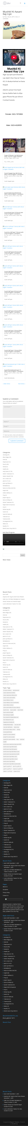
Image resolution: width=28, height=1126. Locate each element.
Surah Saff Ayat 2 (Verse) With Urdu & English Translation (13, 331)
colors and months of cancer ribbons (11, 707)
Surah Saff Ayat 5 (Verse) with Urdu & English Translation (13, 272)
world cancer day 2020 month (10, 746)
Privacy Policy (6, 892)
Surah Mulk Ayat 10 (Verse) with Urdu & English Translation (13, 213)
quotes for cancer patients (9, 739)
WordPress (15, 1124)
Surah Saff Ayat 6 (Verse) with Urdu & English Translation (13, 252)
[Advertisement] (14, 575)
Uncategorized (6, 521)
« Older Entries (6, 383)
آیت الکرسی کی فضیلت (17, 768)
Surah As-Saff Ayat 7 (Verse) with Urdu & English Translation (13, 232)
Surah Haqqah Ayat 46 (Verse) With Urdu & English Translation (13, 173)
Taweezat (5, 519)
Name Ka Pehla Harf (8, 488)
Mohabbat (5, 485)
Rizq (18, 739)
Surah (4, 512)
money (18, 729)
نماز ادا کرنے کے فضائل (7, 771)
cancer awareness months (9, 692)
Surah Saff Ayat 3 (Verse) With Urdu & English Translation (13, 311)
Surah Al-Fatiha (6, 514)
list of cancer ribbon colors (9, 729)
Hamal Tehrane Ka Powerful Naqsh (12, 601)
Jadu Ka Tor (6, 481)
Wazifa (4, 526)
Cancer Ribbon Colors (8, 700)
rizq (4, 507)
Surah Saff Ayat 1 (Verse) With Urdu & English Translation (13, 351)
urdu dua (22, 739)
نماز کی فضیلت (17, 771)
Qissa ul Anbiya (6, 500)
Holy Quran (5, 471)
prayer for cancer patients (9, 734)
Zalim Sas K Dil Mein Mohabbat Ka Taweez (14, 599)
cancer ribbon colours (8, 705)
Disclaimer (5, 889)
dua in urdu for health (8, 712)
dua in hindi (20, 710)
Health (4, 469)
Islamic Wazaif (6, 476)
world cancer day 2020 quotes (10, 749)
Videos (4, 523)
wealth (4, 741)
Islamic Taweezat (7, 474)
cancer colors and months (9, 697)
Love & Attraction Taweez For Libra (12, 604)
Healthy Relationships (8, 724)
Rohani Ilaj (5, 509)
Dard (4, 459)
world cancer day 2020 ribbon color (11, 751)
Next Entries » (21, 383)
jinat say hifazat (7, 483)
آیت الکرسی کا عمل (17, 766)
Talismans (5, 516)
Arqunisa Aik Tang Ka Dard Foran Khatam (13, 596)
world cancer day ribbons (9, 761)
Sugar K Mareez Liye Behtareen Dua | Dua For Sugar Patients (13, 155)
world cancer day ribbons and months (11, 764)
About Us (5, 886)
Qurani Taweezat (7, 502)
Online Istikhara (7, 493)
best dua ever (16, 690)
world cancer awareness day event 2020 (12, 744)
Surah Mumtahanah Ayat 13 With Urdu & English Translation (13, 370)
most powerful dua (7, 732)
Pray (5, 17)
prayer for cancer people (9, 737)
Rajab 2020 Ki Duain (8, 504)
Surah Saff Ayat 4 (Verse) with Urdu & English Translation (13, 291)
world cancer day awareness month (11, 754)
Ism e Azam (6, 478)
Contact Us (5, 895)
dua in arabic (13, 710)
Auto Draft (5, 594)
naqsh (4, 490)
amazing (5, 455)
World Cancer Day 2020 (9, 528)
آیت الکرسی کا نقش (7, 768)
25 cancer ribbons (7, 690)
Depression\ (6, 462)
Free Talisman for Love (8, 719)
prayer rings (6, 497)
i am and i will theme (7, 727)
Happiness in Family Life (8, 722)
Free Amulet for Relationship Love (10, 717)
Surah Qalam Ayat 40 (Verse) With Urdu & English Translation (13, 193)
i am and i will (17, 724)
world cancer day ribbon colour (10, 759)
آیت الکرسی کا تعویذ (7, 766)
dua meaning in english (8, 715)
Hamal (4, 466)
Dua (17, 17)
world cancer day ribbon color (10, 756)
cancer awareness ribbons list (10, 695)
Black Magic (6, 457)
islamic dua (16, 727)
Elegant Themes (14, 1122)
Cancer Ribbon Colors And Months (11, 702)
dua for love (6, 710)
